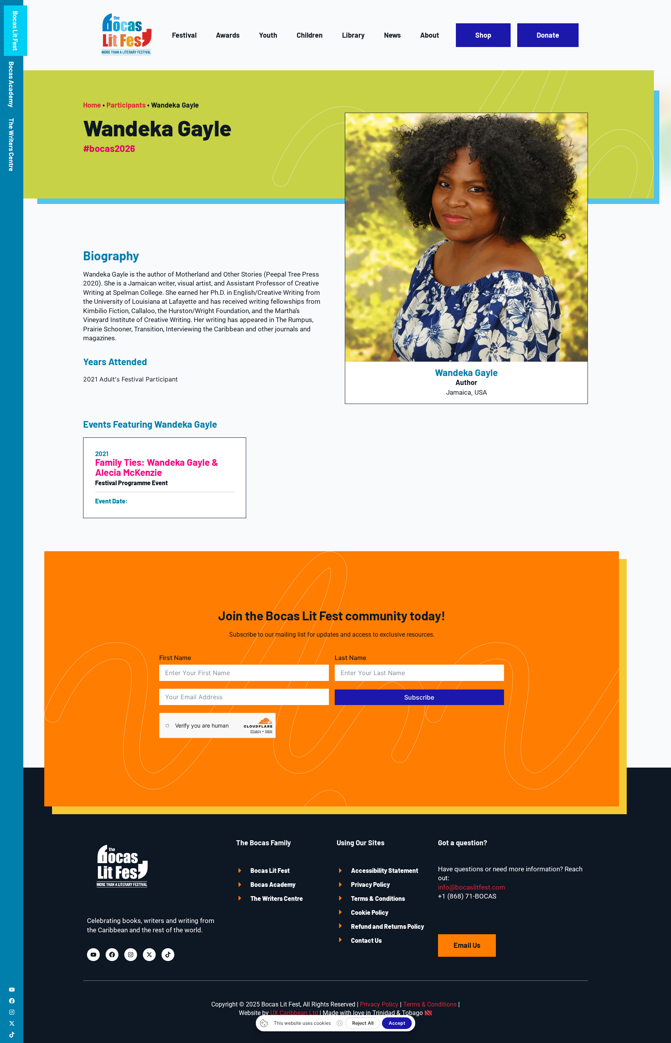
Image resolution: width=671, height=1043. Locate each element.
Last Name (350, 658)
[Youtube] (12, 990)
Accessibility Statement (384, 870)
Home (92, 105)
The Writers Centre (12, 144)
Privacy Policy (370, 884)
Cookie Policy (369, 912)
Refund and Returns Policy (387, 926)
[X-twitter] (12, 1023)
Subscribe (419, 697)
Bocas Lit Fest (15, 30)
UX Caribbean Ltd (294, 1013)
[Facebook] (12, 1001)
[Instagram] (12, 1012)
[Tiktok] (12, 1035)
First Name (175, 658)
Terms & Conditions (378, 898)
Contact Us (366, 940)
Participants (126, 105)
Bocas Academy (12, 84)
